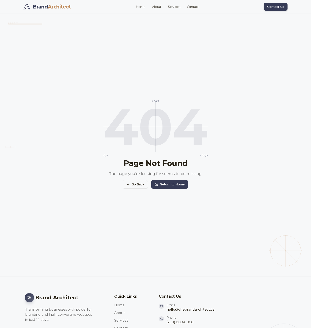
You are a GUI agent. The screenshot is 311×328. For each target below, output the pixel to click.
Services (174, 7)
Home (140, 7)
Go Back (138, 184)
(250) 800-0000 (180, 322)
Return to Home (172, 184)
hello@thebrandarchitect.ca (191, 309)
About (156, 7)
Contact (193, 7)
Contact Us (275, 7)
